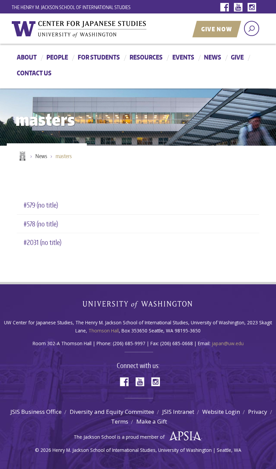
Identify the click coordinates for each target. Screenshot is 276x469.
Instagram (253, 7)
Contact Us (34, 73)
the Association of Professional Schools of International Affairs (183, 436)
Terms (119, 421)
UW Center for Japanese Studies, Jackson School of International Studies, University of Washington (79, 29)
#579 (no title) (41, 205)
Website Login (221, 412)
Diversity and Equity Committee (112, 412)
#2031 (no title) (42, 242)
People (57, 57)
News (212, 57)
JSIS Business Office (36, 412)
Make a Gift (151, 421)
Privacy (257, 412)
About (27, 57)
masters (64, 156)
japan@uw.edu (228, 343)
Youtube (240, 7)
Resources (146, 57)
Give (237, 57)
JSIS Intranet (178, 412)
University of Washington (138, 306)
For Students (99, 57)
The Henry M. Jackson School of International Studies (71, 7)
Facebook (226, 7)
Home (22, 156)
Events (183, 57)
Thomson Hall (104, 330)
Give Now (216, 29)
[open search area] (251, 28)
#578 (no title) (41, 223)
